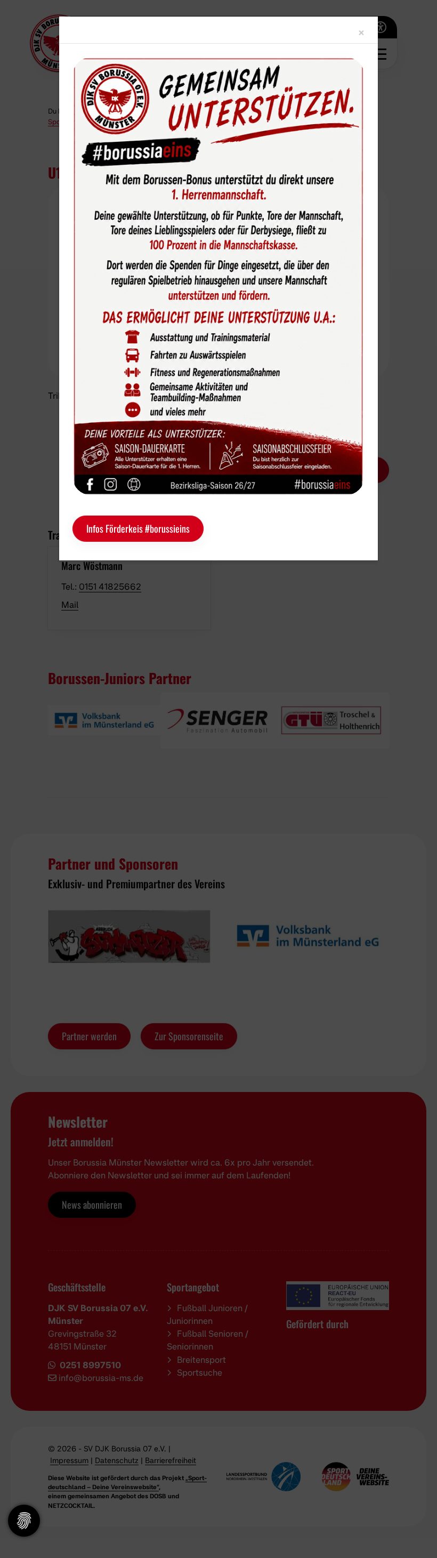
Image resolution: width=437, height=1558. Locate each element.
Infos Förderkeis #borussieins (138, 528)
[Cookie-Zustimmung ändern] (24, 1521)
